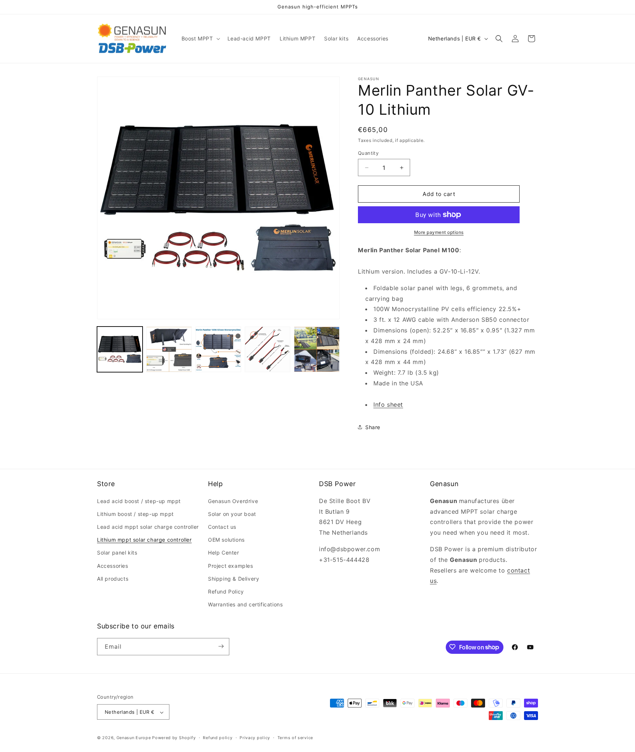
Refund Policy (226, 591)
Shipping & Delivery (233, 578)
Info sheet (388, 404)
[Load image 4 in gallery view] (267, 349)
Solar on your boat (232, 513)
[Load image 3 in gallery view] (218, 349)
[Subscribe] (221, 646)
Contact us (222, 526)
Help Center (223, 552)
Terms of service (295, 737)
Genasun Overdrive (233, 501)
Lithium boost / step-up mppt (135, 513)
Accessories (112, 565)
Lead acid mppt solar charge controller (148, 526)
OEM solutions (226, 540)
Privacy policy (255, 737)
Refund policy (217, 737)
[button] (200, 38)
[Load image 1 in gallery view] (120, 349)
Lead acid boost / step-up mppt (139, 501)
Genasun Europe (133, 738)
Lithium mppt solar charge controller (144, 540)
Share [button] (372, 427)
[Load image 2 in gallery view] (169, 349)
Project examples (230, 565)
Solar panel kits (117, 552)
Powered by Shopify (174, 738)
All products (112, 578)
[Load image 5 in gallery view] (317, 349)
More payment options (439, 232)
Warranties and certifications (245, 604)
